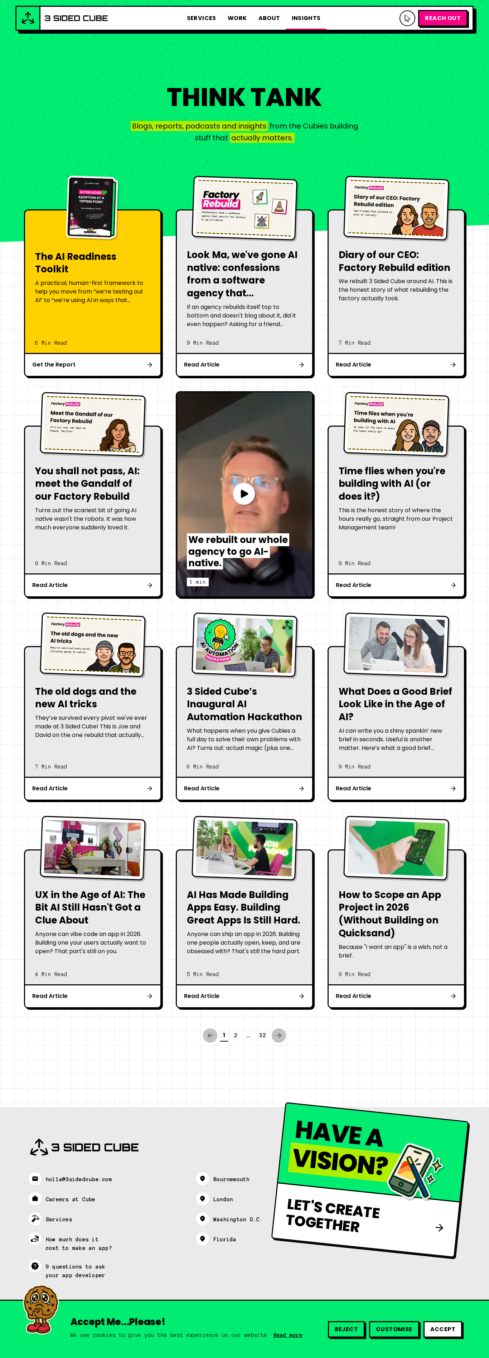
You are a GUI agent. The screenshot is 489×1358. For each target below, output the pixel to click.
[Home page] (62, 18)
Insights (306, 18)
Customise (394, 1329)
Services (201, 18)
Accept (442, 1329)
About (269, 18)
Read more (287, 1335)
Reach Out (443, 18)
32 (262, 1035)
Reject (346, 1329)
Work (237, 18)
